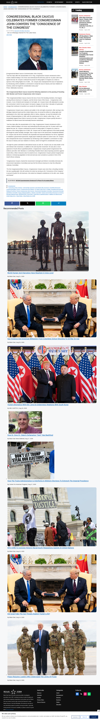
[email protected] (10, 709)
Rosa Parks (30, 194)
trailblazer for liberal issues (55, 194)
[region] (50, 715)
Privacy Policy (40, 699)
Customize (75, 717)
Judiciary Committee (36, 192)
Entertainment (59, 2)
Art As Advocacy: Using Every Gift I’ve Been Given (85, 89)
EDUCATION (69, 2)
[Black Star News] (11, 2)
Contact (39, 697)
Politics (58, 702)
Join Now (9, 35)
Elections (58, 697)
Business (81, 15)
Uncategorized (12, 7)
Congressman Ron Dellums (27, 189)
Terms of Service (41, 702)
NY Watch (49, 2)
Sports (77, 2)
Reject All (85, 717)
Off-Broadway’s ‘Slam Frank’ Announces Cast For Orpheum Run (86, 38)
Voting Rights (19, 196)
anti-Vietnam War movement (42, 187)
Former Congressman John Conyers (25, 191)
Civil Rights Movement (54, 187)
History (89, 47)
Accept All (94, 717)
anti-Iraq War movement (29, 187)
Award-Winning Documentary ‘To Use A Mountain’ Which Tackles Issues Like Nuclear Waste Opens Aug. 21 (86, 76)
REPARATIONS (23, 194)
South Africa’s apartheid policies (41, 194)
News (80, 47)
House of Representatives (24, 192)
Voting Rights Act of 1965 (29, 196)
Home (5, 7)
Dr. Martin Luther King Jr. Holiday (43, 189)
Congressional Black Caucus (13, 189)
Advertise (39, 695)
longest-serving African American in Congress (53, 192)
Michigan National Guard (12, 194)
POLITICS (81, 49)
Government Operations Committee (43, 191)
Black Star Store (87, 2)
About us (39, 692)
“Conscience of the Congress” (15, 187)
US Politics (40, 2)
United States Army (11, 196)
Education (84, 47)
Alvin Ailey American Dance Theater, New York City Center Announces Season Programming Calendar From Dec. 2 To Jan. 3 (86, 22)
